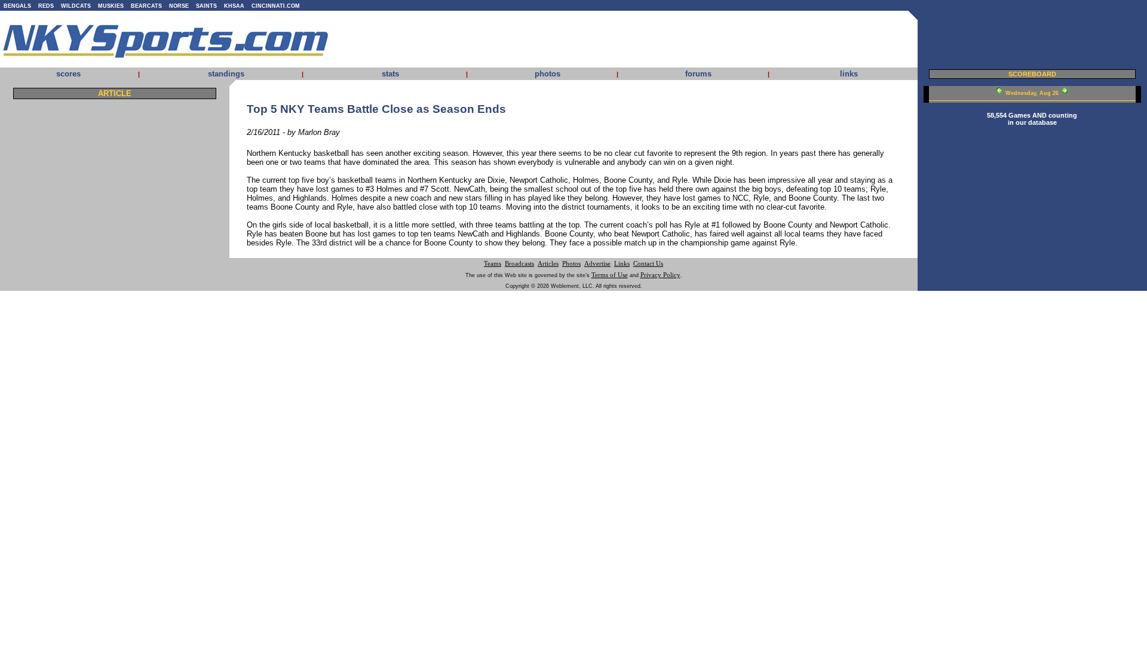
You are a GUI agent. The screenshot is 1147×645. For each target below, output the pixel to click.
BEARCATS (146, 6)
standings (226, 73)
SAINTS (206, 6)
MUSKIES (111, 6)
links (849, 73)
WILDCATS (76, 6)
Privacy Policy (660, 275)
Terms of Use (609, 275)
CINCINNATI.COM (276, 6)
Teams (492, 263)
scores (68, 73)
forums (698, 73)
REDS (46, 6)
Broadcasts (519, 263)
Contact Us (648, 263)
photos (547, 73)
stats (390, 73)
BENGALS (17, 6)
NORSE (179, 6)
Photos (571, 263)
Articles (548, 263)
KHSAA (234, 6)
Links (622, 263)
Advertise (597, 263)
